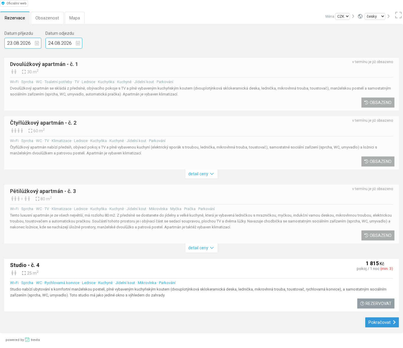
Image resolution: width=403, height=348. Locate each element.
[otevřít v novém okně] (397, 16)
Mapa (74, 18)
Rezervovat (378, 303)
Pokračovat (380, 322)
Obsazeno (380, 102)
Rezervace (15, 18)
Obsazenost (47, 18)
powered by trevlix (23, 340)
